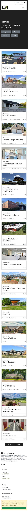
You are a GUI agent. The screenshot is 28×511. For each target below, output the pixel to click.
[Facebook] (4, 464)
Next (18, 444)
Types (15, 32)
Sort (14, 35)
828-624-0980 (22, 2)
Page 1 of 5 (9, 444)
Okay (14, 508)
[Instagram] (2, 464)
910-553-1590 (22, 4)
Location (5, 35)
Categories (6, 32)
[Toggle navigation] (23, 7)
